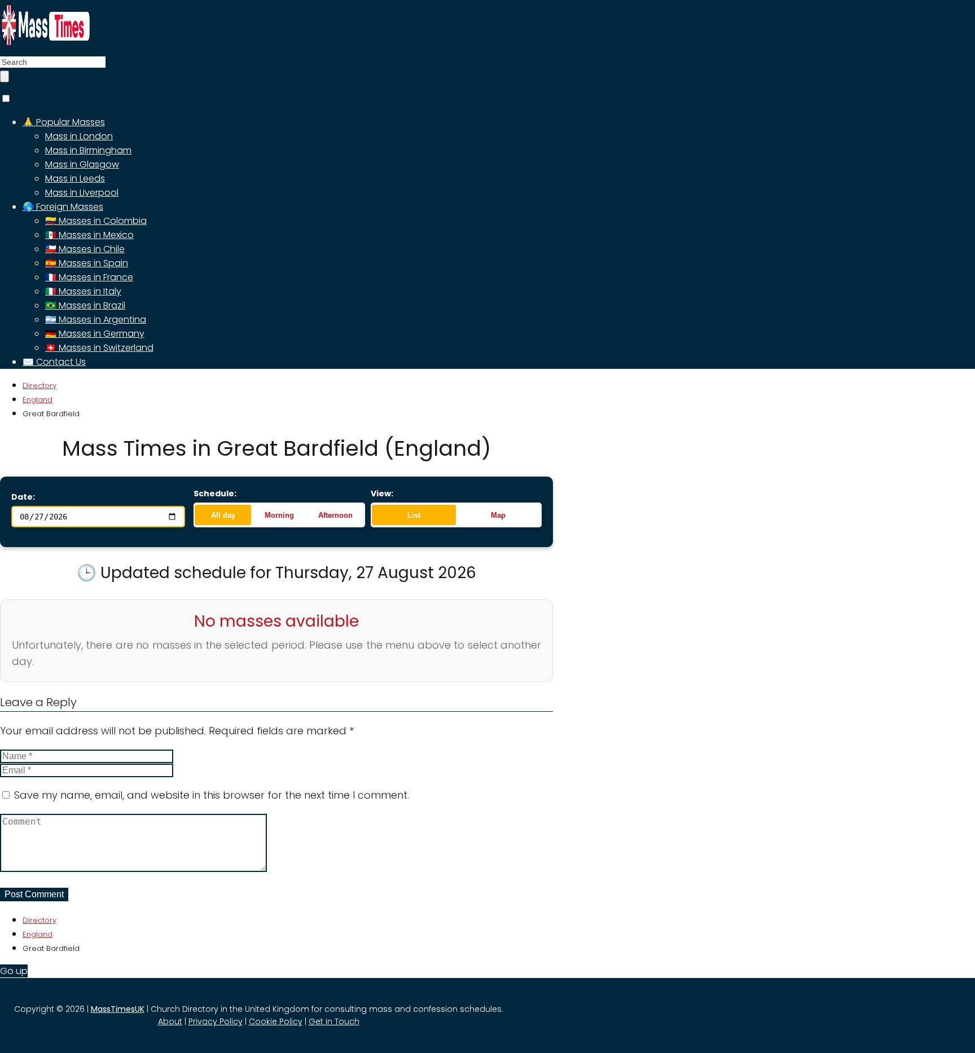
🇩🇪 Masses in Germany (94, 333)
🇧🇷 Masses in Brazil (85, 305)
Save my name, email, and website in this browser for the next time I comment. (211, 795)
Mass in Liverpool (81, 192)
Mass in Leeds (75, 178)
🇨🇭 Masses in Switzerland (99, 347)
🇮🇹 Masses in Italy (83, 291)
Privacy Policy (215, 1021)
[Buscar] (4, 76)
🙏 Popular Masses (64, 122)
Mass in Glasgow (82, 164)
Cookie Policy (275, 1021)
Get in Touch (334, 1021)
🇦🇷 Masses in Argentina (95, 319)
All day (223, 515)
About (170, 1021)
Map (498, 515)
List (413, 515)
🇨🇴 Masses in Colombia (96, 220)
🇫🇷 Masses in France (89, 277)
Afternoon (335, 515)
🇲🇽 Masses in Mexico (89, 234)
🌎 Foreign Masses (63, 206)
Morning (279, 515)
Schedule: (215, 493)
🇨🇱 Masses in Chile (85, 249)
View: (382, 493)
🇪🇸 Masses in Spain (86, 263)
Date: (23, 497)
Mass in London (79, 136)
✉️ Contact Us (54, 361)
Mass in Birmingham (88, 150)
